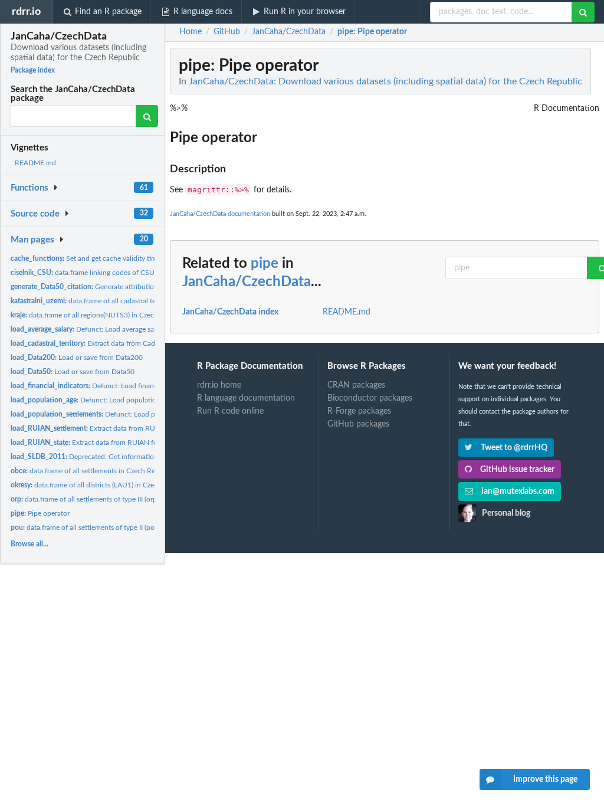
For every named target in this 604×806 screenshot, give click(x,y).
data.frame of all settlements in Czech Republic (93, 470)
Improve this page (545, 779)
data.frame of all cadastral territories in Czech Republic (124, 300)
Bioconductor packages (369, 398)
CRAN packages (356, 385)
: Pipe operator (372, 32)
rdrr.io (26, 11)
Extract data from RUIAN (89, 428)
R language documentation (246, 398)
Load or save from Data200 (77, 357)
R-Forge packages (359, 411)
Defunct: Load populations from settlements (126, 414)
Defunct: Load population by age (96, 400)
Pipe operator (40, 513)
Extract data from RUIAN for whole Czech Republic (121, 442)
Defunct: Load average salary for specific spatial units (125, 329)
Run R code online (230, 411)
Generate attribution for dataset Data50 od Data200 (134, 286)
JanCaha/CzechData (246, 282)
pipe (264, 264)
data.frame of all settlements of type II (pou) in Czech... (102, 527)
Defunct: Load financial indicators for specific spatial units (141, 385)
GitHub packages (358, 424)
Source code (35, 213)
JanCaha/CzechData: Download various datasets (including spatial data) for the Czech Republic (385, 81)
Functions (29, 188)
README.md (35, 162)
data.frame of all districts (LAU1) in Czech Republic (101, 485)
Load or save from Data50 (72, 371)
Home (190, 32)
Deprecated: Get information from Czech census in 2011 (127, 456)
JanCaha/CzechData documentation (220, 214)
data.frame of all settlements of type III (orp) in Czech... (101, 499)
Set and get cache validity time (85, 258)
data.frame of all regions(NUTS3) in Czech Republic (99, 315)
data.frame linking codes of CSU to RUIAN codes (108, 272)
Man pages (32, 239)
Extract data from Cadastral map (99, 343)
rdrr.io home (219, 385)
